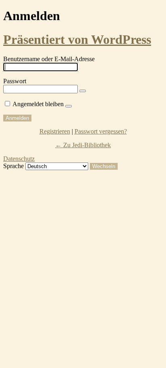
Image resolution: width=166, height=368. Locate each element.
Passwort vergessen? (101, 131)
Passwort (14, 81)
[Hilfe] (68, 106)
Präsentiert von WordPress (77, 39)
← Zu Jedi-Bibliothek (83, 145)
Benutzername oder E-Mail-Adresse (49, 59)
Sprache (13, 165)
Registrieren (54, 131)
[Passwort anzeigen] (82, 91)
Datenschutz (19, 158)
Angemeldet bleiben (38, 104)
